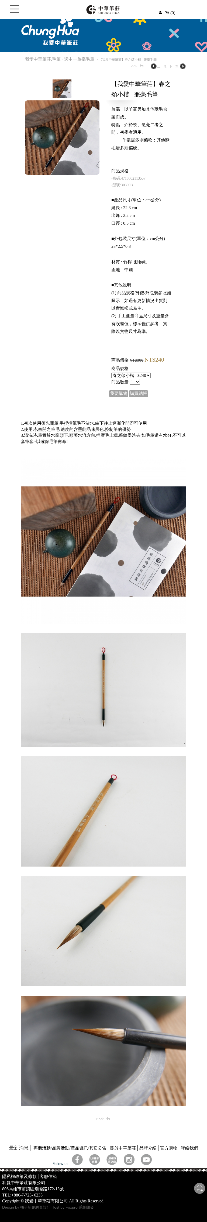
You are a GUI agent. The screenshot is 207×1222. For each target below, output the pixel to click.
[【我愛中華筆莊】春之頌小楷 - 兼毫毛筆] (62, 96)
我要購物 (118, 393)
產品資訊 (79, 1148)
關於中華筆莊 (123, 1148)
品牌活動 (60, 1148)
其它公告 (97, 1148)
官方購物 (168, 1148)
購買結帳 (138, 393)
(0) (172, 12)
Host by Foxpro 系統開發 (72, 1207)
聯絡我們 (189, 1148)
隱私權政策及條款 (19, 1176)
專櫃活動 (42, 1148)
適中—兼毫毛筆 (79, 59)
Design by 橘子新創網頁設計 (26, 1207)
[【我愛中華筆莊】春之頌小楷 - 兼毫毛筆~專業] (62, 173)
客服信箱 (48, 1176)
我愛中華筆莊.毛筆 (43, 59)
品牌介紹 (148, 1148)
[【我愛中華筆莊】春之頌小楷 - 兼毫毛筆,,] (103, 622)
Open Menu (14, 12)
